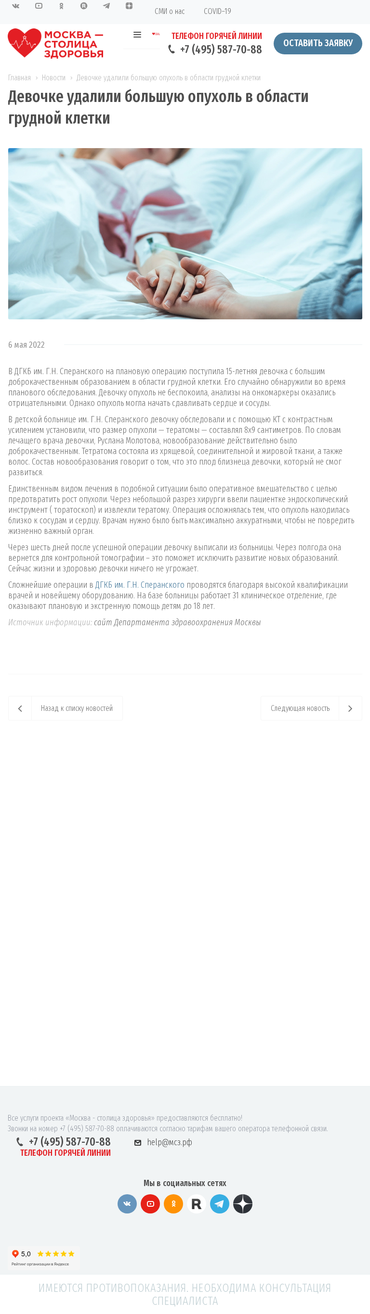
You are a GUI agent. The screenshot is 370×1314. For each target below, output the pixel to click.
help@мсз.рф (169, 1142)
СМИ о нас (170, 11)
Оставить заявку (318, 43)
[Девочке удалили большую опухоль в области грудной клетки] (185, 153)
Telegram (219, 1203)
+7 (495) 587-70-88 (221, 49)
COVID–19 (217, 11)
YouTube (150, 1203)
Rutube (196, 1203)
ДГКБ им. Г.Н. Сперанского (140, 585)
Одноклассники (173, 1203)
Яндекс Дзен (242, 1203)
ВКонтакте (127, 1203)
